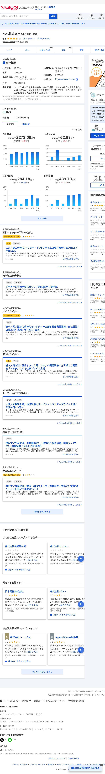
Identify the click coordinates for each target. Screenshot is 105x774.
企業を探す (80, 18)
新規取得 (52, 7)
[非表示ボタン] (101, 765)
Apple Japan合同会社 (66, 637)
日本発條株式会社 (14, 591)
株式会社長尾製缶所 (15, 546)
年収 (67, 49)
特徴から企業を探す (17, 721)
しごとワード (49, 729)
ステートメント (65, 764)
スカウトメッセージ (7, 714)
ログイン (38, 10)
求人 (27, 50)
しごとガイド (38, 729)
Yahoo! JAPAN (73, 758)
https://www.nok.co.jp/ (65, 79)
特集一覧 (101, 18)
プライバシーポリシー (19, 764)
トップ (9, 50)
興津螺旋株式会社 (12, 275)
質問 (81, 50)
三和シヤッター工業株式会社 (18, 232)
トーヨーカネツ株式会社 (15, 393)
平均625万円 (44, 39)
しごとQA (91, 18)
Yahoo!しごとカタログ (11, 701)
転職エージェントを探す (54, 721)
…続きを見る (32, 560)
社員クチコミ (47, 49)
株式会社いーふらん (20, 637)
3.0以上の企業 (23, 42)
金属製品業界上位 (9, 42)
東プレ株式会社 (11, 354)
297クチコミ (30, 39)
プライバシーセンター (37, 764)
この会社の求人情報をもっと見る (68, 266)
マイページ (20, 714)
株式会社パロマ (58, 591)
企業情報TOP (26, 701)
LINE (14, 740)
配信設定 (39, 714)
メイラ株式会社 (11, 311)
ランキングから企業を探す (35, 721)
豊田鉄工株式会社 (12, 471)
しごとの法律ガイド (24, 729)
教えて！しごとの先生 (7, 729)
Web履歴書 (30, 714)
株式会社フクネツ (59, 546)
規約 (51, 764)
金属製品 (37, 701)
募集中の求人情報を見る (19, 570)
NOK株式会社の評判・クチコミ (54, 701)
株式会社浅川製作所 (13, 432)
